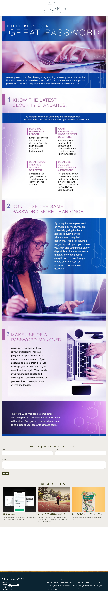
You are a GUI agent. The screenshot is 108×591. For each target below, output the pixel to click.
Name (3, 449)
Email (56, 449)
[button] (4, 8)
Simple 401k (9, 513)
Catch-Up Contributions (51, 513)
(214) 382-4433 (13, 585)
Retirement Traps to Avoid (87, 513)
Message (4, 459)
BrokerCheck (79, 579)
